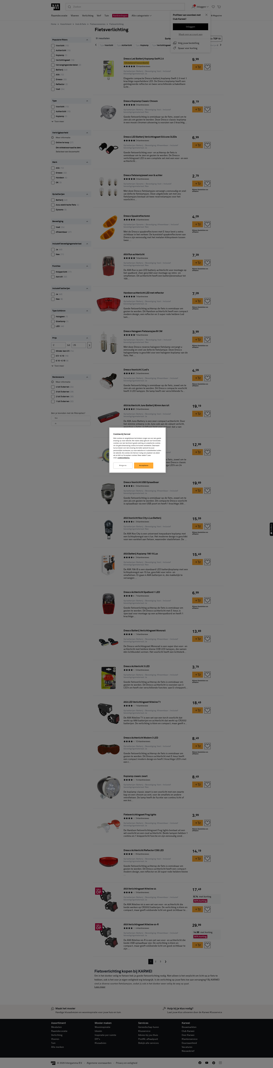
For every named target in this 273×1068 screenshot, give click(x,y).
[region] (137, 450)
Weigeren (123, 465)
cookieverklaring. (123, 458)
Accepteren (143, 465)
